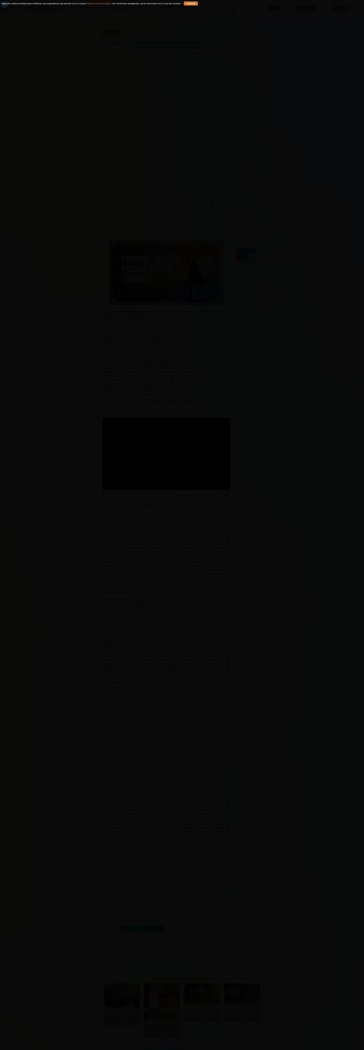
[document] (182, 525)
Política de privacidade (98, 3)
